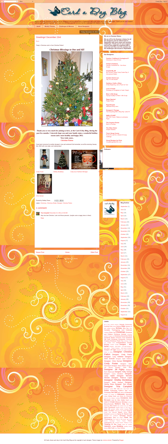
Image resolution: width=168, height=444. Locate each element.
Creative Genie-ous (112, 78)
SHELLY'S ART (111, 115)
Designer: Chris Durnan (113, 361)
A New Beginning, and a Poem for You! (117, 85)
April (122, 215)
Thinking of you (128, 422)
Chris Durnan (40, 196)
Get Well (114, 392)
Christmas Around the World (123, 336)
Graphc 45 (107, 394)
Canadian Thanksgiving (112, 330)
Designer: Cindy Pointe (122, 354)
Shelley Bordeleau (58, 171)
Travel (119, 424)
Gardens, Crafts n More (114, 83)
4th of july (107, 324)
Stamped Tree (108, 415)
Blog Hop (126, 328)
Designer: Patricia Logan (122, 378)
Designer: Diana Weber (119, 365)
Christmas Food (120, 337)
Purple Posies (110, 101)
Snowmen (107, 414)
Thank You (128, 417)
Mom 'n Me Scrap (111, 94)
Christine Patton (67, 140)
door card (123, 388)
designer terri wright (122, 349)
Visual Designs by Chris (114, 140)
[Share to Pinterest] (63, 201)
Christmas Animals (120, 334)
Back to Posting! (111, 124)
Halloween (121, 394)
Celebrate (129, 330)
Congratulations (121, 342)
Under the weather (127, 424)
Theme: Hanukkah (109, 420)
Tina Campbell (45, 213)
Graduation (128, 392)
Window (106, 428)
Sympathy (122, 415)
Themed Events (119, 422)
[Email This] (55, 201)
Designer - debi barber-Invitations (123, 348)
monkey (130, 402)
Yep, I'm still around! (112, 79)
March (123, 219)
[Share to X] (59, 201)
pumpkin (113, 409)
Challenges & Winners (66, 26)
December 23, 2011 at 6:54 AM (58, 213)
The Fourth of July (118, 419)
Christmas (43, 203)
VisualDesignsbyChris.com (113, 142)
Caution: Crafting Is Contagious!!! (117, 58)
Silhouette (114, 412)
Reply (42, 218)
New (127, 404)
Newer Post (40, 252)
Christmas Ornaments (118, 339)
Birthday (119, 328)
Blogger (121, 440)
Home (38, 26)
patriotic (118, 407)
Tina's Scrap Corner (112, 133)
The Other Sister (111, 128)
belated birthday (111, 328)
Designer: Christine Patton (64, 203)
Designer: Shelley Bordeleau (118, 380)
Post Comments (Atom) (71, 258)
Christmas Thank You (116, 341)
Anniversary (128, 324)
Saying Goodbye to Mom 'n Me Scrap (116, 95)
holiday (105, 396)
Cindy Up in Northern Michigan (79, 171)
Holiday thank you (113, 396)
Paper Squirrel (111, 99)
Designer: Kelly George (123, 372)
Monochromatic (109, 404)
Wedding (120, 426)
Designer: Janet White (123, 367)
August (123, 240)
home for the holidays (109, 398)
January (123, 225)
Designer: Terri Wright (123, 384)
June (122, 209)
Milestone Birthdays (121, 402)
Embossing (113, 390)
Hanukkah (129, 394)
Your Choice (121, 428)
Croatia (116, 344)
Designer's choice (108, 388)
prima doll (107, 409)
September (124, 206)
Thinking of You (110, 424)
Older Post (94, 252)
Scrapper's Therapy (112, 110)
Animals (121, 324)
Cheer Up (112, 332)
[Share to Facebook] (61, 201)
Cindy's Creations (112, 63)
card (123, 330)
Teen (114, 417)
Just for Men (115, 400)
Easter (106, 390)
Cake (130, 328)
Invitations (124, 398)
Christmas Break (51, 203)
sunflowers (115, 415)
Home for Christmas (126, 396)
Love (131, 400)
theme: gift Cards (127, 419)
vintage (114, 426)
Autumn (118, 326)
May (122, 212)
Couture (112, 344)
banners (128, 326)
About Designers (83, 26)
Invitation (118, 398)
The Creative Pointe (112, 122)
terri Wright (120, 417)
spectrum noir (113, 414)
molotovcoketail (107, 440)
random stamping (124, 409)
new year (126, 405)
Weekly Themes (50, 26)
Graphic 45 (113, 394)
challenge (106, 332)
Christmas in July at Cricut (113, 60)
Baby (123, 326)
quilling (117, 409)
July (122, 243)
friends (130, 390)
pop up (130, 407)
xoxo (116, 428)
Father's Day (123, 390)
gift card (120, 392)
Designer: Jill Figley (114, 369)
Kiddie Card (125, 400)
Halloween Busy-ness (112, 106)
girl (124, 392)
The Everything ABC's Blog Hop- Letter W (118, 111)
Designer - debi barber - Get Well (117, 346)
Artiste (114, 326)
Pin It (37, 41)
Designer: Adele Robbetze (124, 358)
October (123, 234)
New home (113, 405)
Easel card (129, 388)
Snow (130, 412)
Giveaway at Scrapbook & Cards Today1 (117, 90)
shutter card (107, 412)
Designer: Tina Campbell (118, 386)
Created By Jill (111, 71)
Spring (119, 414)
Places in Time (124, 407)
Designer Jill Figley (110, 350)
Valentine (107, 426)
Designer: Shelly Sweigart (113, 382)
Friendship (107, 392)
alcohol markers (115, 324)
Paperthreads (110, 105)
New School (120, 405)
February (123, 222)
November (124, 231)
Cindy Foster (39, 171)
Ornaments (111, 407)
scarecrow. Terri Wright (120, 410)
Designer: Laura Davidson (113, 374)
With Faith (111, 428)
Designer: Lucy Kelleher (113, 357)
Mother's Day (120, 404)
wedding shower (128, 426)
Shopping (129, 410)
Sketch (120, 412)
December (124, 228)
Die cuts (116, 388)
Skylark (125, 412)
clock (113, 342)
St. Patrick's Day (127, 414)
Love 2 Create (110, 88)
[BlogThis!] (57, 201)
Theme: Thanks (121, 420)
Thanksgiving (108, 419)
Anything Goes (108, 326)
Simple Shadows (111, 129)
